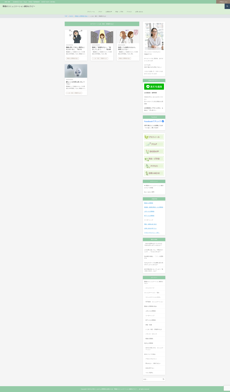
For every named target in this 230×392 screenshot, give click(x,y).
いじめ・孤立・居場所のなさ (154, 329)
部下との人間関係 (149, 215)
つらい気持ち (149, 372)
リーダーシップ (150, 315)
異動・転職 (149, 325)
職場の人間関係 (148, 203)
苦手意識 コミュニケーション (154, 301)
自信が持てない (150, 368)
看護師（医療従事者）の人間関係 (153, 207)
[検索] (164, 379)
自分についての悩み (150, 354)
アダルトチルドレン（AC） (152, 232)
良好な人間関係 (148, 343)
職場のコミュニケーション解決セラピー (19, 6)
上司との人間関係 (149, 211)
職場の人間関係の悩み (150, 306)
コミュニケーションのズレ (153, 297)
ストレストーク (150, 288)
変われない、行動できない (153, 363)
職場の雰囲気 (149, 338)
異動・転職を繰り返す (150, 224)
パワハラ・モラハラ (151, 334)
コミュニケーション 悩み (151, 292)
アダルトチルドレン (151, 359)
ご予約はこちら (223, 2)
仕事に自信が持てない (150, 228)
